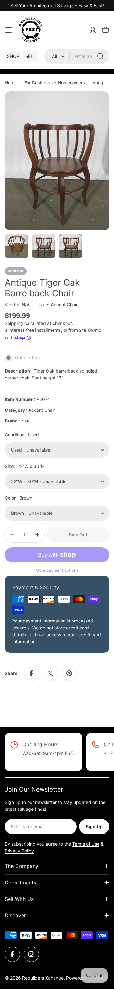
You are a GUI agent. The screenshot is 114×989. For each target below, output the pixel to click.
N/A (26, 304)
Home (11, 82)
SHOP (13, 56)
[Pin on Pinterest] (69, 673)
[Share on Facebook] (31, 673)
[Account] (93, 30)
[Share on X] (50, 673)
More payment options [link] (57, 570)
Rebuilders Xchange (43, 977)
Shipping (14, 323)
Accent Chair (64, 304)
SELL (30, 56)
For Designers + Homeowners (54, 82)
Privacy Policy (19, 850)
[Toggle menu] (8, 30)
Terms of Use (85, 843)
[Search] (100, 56)
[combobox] (76, 56)
